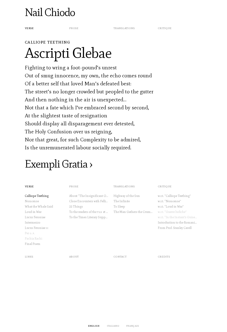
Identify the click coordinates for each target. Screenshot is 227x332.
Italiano (113, 326)
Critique (165, 28)
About (74, 256)
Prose (74, 28)
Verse (29, 28)
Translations (124, 28)
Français (132, 326)
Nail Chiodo (50, 12)
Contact (120, 256)
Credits (164, 256)
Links (29, 256)
